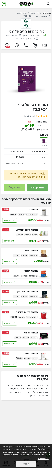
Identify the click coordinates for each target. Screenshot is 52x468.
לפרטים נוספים (9, 220)
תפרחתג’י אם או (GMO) (26, 229)
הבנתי (26, 464)
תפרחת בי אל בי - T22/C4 (33, 107)
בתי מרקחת (34, 13)
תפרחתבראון (31, 250)
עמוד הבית (46, 13)
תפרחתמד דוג (31, 332)
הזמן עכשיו (37, 187)
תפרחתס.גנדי (31, 353)
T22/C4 (20, 157)
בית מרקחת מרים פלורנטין (26, 31)
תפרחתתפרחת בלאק (27, 291)
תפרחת (44, 145)
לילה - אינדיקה (17, 151)
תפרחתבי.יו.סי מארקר (27, 312)
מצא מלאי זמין (24, 176)
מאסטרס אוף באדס (15, 163)
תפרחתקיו (33, 209)
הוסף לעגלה (14, 187)
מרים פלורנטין (21, 13)
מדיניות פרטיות (43, 459)
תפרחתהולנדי (31, 271)
